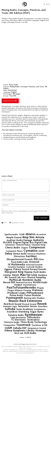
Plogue (40, 288)
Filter (41, 259)
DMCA (29, 337)
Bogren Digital (21, 242)
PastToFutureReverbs (21, 287)
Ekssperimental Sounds (20, 259)
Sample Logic (10, 306)
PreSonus (37, 290)
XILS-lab (18, 333)
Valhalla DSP (19, 328)
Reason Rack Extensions (25, 300)
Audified (11, 240)
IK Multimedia (16, 264)
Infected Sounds (34, 265)
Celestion (10, 245)
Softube (10, 309)
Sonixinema (40, 309)
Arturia (39, 237)
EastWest (31, 256)
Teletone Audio (12, 322)
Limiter (7, 275)
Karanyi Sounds (38, 269)
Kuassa (28, 272)
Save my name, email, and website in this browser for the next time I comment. (24, 212)
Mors (23, 277)
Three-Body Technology (33, 322)
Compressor (37, 247)
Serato (33, 306)
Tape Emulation (18, 317)
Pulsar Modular (32, 295)
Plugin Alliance (15, 290)
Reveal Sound (29, 304)
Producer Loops (16, 293)
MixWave (42, 275)
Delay (8, 253)
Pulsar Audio (16, 295)
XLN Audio (30, 333)
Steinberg (23, 312)
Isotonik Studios (34, 267)
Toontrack (23, 324)
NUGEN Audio (40, 282)
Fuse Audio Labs (19, 262)
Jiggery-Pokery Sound (16, 269)
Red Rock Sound (12, 304)
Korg (20, 271)
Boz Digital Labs (38, 242)
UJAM (8, 327)
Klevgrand (11, 272)
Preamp (27, 290)
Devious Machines (37, 254)
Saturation (23, 306)
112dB (22, 234)
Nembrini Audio (31, 280)
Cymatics (31, 250)
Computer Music (14, 251)
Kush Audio (39, 272)
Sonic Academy (24, 309)
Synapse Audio (16, 315)
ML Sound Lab (13, 277)
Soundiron (12, 312)
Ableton (31, 234)
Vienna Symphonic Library (19, 330)
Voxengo (40, 330)
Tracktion (36, 325)
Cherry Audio (12, 247)
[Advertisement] (25, 155)
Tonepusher (9, 325)
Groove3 (34, 262)
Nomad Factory (24, 282)
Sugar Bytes (37, 311)
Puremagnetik (14, 297)
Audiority (38, 240)
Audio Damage (24, 240)
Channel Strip (39, 245)
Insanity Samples (17, 267)
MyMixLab (15, 280)
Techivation (33, 320)
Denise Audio (20, 254)
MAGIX (15, 275)
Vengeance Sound (36, 328)
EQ (36, 258)
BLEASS (7, 242)
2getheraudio (11, 234)
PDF (5, 222)
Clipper (24, 248)
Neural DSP (9, 282)
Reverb (42, 303)
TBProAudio (33, 317)
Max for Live (28, 274)
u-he (44, 325)
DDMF (42, 251)
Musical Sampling (36, 277)
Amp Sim (28, 237)
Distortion (19, 256)
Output (18, 285)
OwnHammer (29, 285)
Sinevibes (42, 306)
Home (22, 337)
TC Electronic (18, 320)
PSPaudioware (34, 293)
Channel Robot (23, 245)
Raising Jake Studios (34, 298)
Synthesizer (33, 314)
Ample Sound (13, 237)
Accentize (41, 234)
